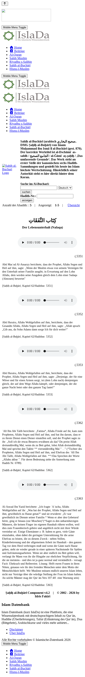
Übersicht (74, 205)
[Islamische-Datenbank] (26, 40)
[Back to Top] (5, 4)
